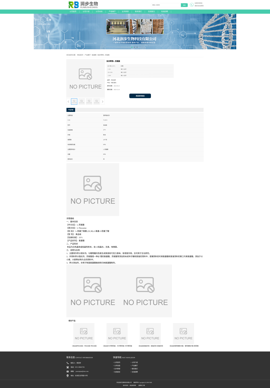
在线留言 (151, 11)
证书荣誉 (125, 11)
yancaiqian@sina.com (82, 371)
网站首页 (80, 55)
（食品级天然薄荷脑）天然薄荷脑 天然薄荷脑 (117, 346)
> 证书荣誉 (116, 369)
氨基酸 (94, 55)
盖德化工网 (141, 385)
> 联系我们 (134, 369)
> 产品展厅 (134, 365)
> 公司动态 (116, 365)
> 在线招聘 (134, 372)
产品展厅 (112, 11)
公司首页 (73, 11)
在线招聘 (164, 11)
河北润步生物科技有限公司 (124, 382)
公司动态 (99, 11)
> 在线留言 (116, 372)
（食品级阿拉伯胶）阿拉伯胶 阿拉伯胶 (84, 346)
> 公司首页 (116, 362)
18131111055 (199, 6)
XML (150, 382)
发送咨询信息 (140, 96)
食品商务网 (133, 385)
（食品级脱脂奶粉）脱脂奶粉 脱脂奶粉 (150, 346)
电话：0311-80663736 (77, 367)
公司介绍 (86, 11)
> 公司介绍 (134, 362)
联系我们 (138, 11)
